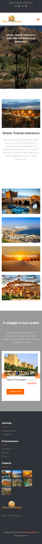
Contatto (6, 434)
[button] (38, 19)
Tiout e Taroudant (16, 379)
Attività (5, 453)
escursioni (7, 449)
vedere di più (15, 392)
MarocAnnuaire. (29, 532)
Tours (4, 456)
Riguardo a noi (9, 431)
